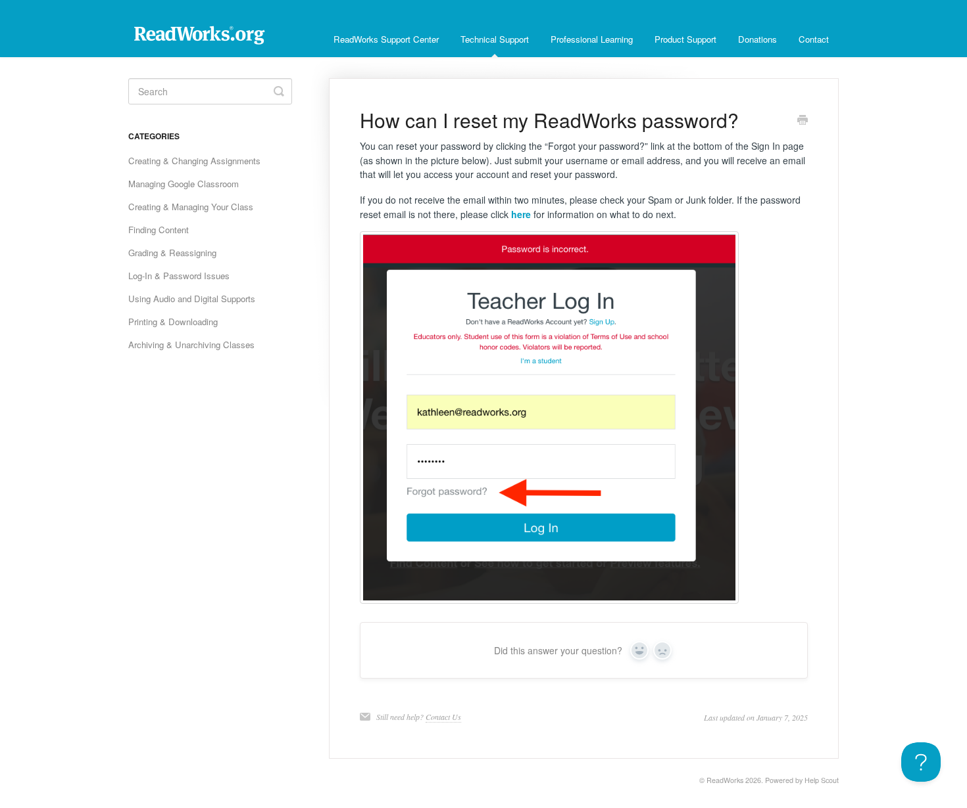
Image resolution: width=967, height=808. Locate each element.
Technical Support (494, 39)
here (521, 214)
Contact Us (443, 716)
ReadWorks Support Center (386, 39)
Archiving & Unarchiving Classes (191, 344)
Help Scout (822, 780)
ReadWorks (725, 780)
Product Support (685, 39)
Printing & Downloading (173, 321)
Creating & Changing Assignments (194, 160)
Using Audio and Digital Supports (191, 298)
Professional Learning (592, 39)
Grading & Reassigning (172, 252)
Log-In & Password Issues (179, 275)
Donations (757, 39)
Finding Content (158, 229)
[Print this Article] (802, 121)
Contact (814, 39)
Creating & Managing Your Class (190, 206)
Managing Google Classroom (183, 183)
